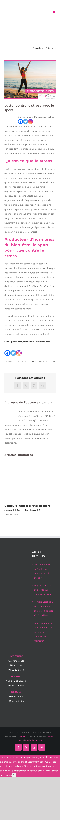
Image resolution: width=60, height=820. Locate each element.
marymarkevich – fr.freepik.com (34, 341)
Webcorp (21, 736)
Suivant (49, 48)
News (33, 361)
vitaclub (11, 361)
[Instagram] (30, 121)
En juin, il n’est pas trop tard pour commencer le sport (43, 590)
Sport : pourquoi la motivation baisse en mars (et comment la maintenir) (43, 632)
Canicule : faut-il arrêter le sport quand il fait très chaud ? (42, 571)
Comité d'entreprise (33, 740)
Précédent (38, 48)
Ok (14, 775)
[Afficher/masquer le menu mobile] (54, 12)
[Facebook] (20, 121)
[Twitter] (25, 121)
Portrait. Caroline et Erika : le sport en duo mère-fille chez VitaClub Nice (43, 608)
